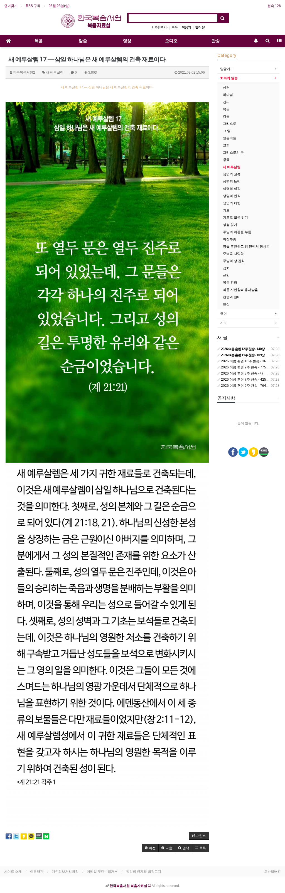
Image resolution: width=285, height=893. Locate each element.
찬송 (216, 40)
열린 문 (200, 27)
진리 (226, 102)
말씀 (83, 40)
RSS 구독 (33, 6)
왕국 (226, 160)
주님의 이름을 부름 (237, 232)
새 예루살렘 (231, 167)
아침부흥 (229, 239)
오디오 (171, 40)
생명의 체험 (231, 203)
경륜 (226, 116)
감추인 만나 (159, 27)
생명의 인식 (231, 196)
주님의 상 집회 (234, 261)
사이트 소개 (13, 872)
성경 (226, 87)
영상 (127, 40)
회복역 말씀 (229, 78)
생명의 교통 (231, 174)
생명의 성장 (231, 189)
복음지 (186, 27)
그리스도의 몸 (233, 152)
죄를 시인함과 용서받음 (240, 290)
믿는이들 (229, 138)
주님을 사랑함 (233, 254)
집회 (226, 268)
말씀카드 (227, 69)
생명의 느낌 (231, 181)
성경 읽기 (230, 225)
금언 (223, 314)
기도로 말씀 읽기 (235, 217)
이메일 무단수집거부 (102, 872)
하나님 (228, 95)
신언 (226, 275)
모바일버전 (272, 872)
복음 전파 (230, 283)
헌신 (226, 304)
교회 (226, 145)
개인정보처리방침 (65, 872)
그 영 (226, 131)
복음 (174, 27)
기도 (226, 210)
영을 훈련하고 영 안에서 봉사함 (246, 246)
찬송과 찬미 (231, 297)
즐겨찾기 (11, 6)
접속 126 (274, 6)
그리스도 (229, 124)
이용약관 (36, 872)
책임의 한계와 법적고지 (143, 872)
